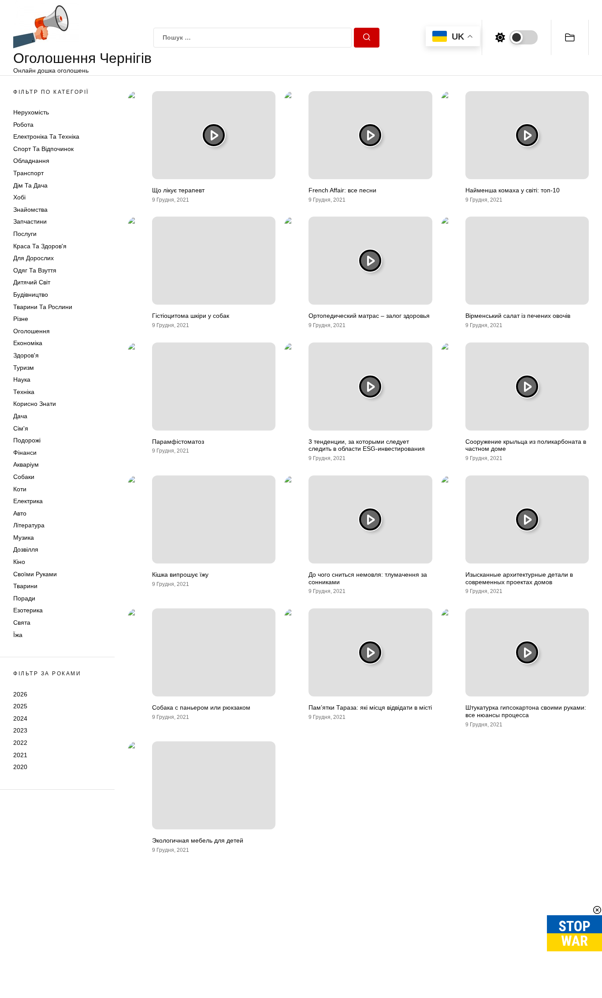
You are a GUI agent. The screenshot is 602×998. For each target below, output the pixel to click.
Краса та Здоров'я (40, 246)
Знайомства (30, 209)
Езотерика (28, 610)
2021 (20, 755)
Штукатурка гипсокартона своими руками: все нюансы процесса (525, 711)
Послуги (25, 233)
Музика (23, 537)
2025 (20, 706)
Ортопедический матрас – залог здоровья (369, 315)
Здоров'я (26, 355)
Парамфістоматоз (178, 441)
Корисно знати (34, 404)
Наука (21, 379)
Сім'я (20, 428)
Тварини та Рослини (42, 306)
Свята (21, 622)
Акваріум (26, 464)
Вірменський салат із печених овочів (517, 315)
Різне (20, 318)
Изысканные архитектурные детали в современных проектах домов (519, 578)
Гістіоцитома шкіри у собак (190, 315)
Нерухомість (31, 112)
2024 (20, 718)
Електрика (28, 501)
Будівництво (30, 294)
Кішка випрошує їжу (180, 574)
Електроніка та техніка (46, 136)
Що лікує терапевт (178, 190)
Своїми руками (35, 574)
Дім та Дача (30, 185)
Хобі (19, 197)
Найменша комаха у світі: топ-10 (512, 190)
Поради (24, 598)
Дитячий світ (31, 282)
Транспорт (28, 173)
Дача (20, 416)
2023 (20, 730)
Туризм (23, 367)
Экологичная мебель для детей (197, 840)
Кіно (19, 561)
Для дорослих (33, 258)
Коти (19, 489)
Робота (23, 124)
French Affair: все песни (342, 190)
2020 (20, 766)
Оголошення (31, 331)
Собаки (23, 476)
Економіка (27, 343)
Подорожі (27, 440)
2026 (20, 694)
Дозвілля (25, 549)
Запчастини (30, 221)
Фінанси (25, 452)
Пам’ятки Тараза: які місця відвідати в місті (370, 707)
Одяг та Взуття (34, 270)
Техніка (23, 391)
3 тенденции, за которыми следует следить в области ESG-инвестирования (366, 445)
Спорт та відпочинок (43, 148)
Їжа (17, 634)
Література (29, 525)
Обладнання (31, 161)
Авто (19, 513)
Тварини (25, 586)
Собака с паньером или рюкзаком (201, 707)
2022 (20, 742)
